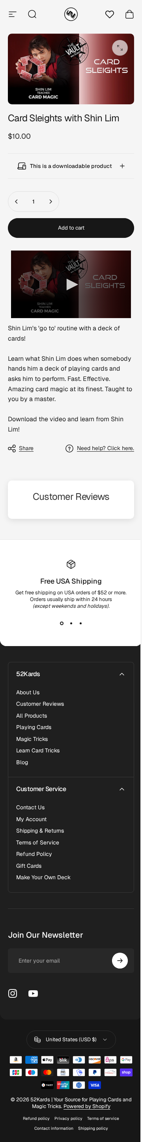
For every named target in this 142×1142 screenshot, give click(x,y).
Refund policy (33, 1114)
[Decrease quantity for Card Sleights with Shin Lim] (16, 201)
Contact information (50, 1124)
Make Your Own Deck (43, 873)
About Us (27, 688)
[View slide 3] (77, 619)
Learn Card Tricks (38, 746)
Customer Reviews (40, 699)
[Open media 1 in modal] (120, 48)
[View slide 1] (59, 619)
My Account (31, 815)
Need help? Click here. (99, 443)
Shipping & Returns (40, 826)
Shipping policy (90, 1124)
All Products (31, 711)
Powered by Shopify (88, 1102)
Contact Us (30, 803)
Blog (22, 758)
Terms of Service (37, 838)
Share (26, 443)
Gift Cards (28, 861)
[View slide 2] (68, 619)
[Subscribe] (114, 956)
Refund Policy (34, 849)
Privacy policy (66, 1114)
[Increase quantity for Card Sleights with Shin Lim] (50, 201)
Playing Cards (33, 723)
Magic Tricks (32, 734)
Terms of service (100, 1114)
